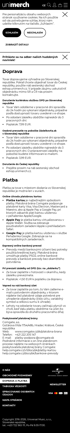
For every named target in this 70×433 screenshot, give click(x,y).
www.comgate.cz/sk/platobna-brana (38, 331)
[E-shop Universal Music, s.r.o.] (14, 8)
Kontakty (8, 405)
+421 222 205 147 (25, 334)
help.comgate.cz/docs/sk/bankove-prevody (30, 353)
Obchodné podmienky (17, 375)
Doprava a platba (14, 380)
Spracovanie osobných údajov (18, 393)
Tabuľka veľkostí (14, 386)
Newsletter (58, 384)
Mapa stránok (12, 400)
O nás (6, 370)
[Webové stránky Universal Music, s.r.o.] (58, 375)
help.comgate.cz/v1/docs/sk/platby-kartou (29, 350)
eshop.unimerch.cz (14, 88)
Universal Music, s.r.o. (39, 419)
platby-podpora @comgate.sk (34, 337)
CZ (43, 5)
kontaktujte (10, 94)
